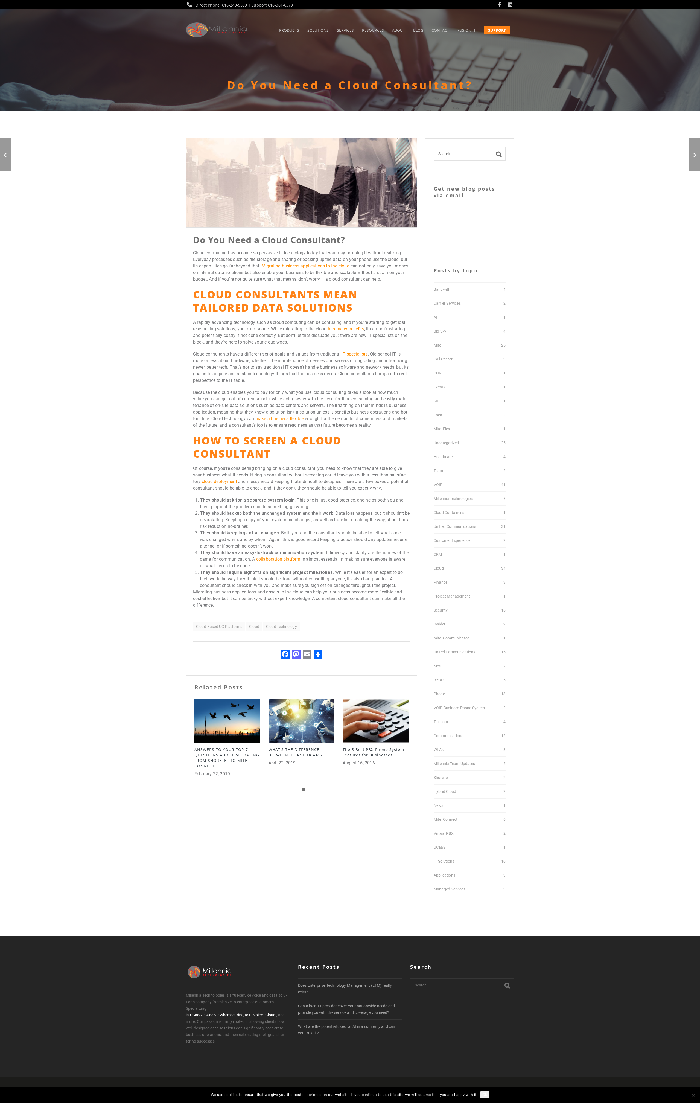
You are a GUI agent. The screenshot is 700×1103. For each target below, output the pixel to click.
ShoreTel (441, 777)
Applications (444, 875)
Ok (484, 1094)
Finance (440, 582)
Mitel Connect (445, 819)
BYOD (439, 680)
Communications (448, 736)
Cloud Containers (449, 512)
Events (439, 387)
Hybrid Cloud (445, 791)
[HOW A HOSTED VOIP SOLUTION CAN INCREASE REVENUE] (5, 154)
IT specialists (355, 354)
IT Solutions (444, 861)
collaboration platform (278, 559)
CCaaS (210, 1015)
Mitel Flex (442, 429)
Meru (438, 666)
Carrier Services (447, 303)
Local (438, 415)
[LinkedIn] (510, 5)
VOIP (438, 484)
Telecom (441, 722)
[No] (693, 1095)
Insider (439, 624)
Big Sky (440, 331)
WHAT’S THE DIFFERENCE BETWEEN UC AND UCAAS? (296, 752)
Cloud (254, 626)
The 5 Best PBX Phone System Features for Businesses (373, 752)
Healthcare (443, 457)
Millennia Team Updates (454, 763)
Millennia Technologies (453, 498)
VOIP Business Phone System (459, 708)
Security (441, 610)
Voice (258, 1015)
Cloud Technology (281, 626)
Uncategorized (446, 443)
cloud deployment (219, 481)
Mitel (438, 345)
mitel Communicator (451, 638)
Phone (439, 694)
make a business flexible (279, 418)
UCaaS (439, 847)
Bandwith (442, 289)
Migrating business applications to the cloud (305, 266)
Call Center (443, 359)
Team (438, 470)
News (439, 805)
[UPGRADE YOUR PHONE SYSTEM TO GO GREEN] (694, 154)
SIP (436, 401)
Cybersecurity (230, 1015)
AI (435, 317)
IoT (247, 1015)
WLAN (439, 749)
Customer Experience (452, 540)
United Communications (455, 652)
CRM (438, 554)
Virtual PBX (444, 833)
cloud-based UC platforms (219, 626)
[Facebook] (501, 5)
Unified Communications (455, 526)
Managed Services (449, 889)
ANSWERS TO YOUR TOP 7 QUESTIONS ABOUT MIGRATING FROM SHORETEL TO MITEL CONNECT (226, 758)
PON (438, 373)
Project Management (452, 596)
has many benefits (346, 328)
